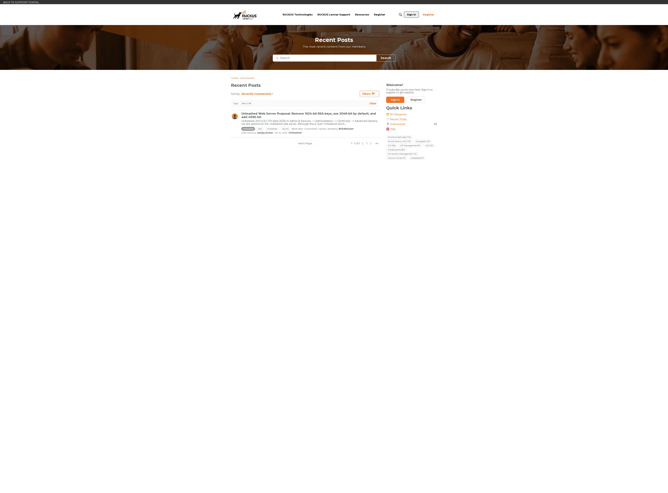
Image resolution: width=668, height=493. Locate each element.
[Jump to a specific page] (376, 143)
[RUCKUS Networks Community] (245, 15)
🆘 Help (391, 129)
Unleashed (295, 132)
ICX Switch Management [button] (402, 153)
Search (386, 58)
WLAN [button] (285, 128)
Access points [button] (396, 149)
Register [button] (416, 100)
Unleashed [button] (272, 128)
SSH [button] (260, 128)
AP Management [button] (410, 145)
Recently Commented (256, 94)
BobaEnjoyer (346, 128)
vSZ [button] (429, 145)
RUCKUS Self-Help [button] (399, 137)
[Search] (400, 14)
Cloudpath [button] (423, 141)
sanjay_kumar (265, 132)
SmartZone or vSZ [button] (399, 141)
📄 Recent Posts (396, 119)
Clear (372, 103)
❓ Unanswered (411, 124)
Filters (366, 93)
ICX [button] (391, 145)
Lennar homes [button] (397, 158)
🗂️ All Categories (396, 114)
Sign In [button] (395, 100)
